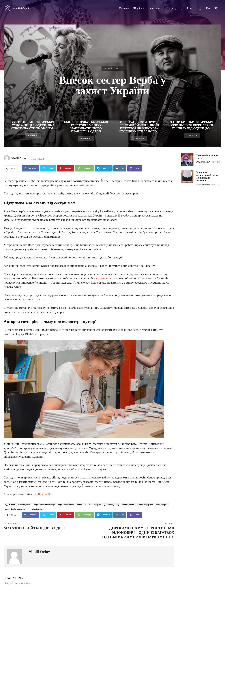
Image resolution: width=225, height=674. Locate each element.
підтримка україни (145, 505)
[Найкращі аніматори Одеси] (187, 159)
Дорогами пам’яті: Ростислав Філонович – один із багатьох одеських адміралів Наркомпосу (138, 532)
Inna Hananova (203, 184)
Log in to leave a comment (18, 583)
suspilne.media (42, 494)
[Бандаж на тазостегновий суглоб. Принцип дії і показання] (187, 176)
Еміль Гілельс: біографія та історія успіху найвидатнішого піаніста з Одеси (86, 126)
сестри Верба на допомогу (16, 509)
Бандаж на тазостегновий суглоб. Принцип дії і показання (207, 176)
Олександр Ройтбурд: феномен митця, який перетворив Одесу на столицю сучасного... (139, 126)
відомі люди (10, 505)
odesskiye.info (85, 185)
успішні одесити (37, 509)
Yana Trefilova (203, 162)
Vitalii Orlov (18, 158)
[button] (199, 8)
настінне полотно (105, 278)
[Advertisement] (203, 237)
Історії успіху (112, 69)
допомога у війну (111, 505)
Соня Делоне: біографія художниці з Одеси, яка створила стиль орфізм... (33, 125)
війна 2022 (81, 505)
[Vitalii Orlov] (7, 158)
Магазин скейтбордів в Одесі (35, 528)
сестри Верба (161, 505)
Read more (33, 135)
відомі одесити (24, 505)
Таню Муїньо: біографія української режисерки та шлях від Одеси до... (191, 125)
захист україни (128, 505)
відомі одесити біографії (44, 505)
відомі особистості (66, 505)
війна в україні (95, 505)
